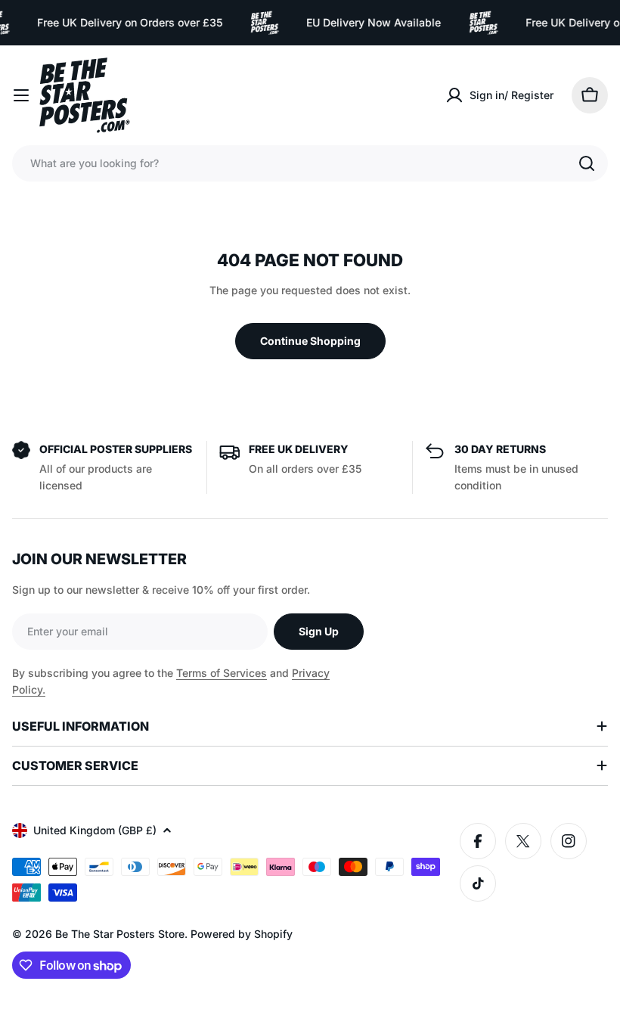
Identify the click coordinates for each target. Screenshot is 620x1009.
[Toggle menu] (21, 95)
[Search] (587, 163)
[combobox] (310, 163)
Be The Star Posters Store (119, 933)
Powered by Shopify (242, 933)
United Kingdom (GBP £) (95, 830)
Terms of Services (221, 672)
